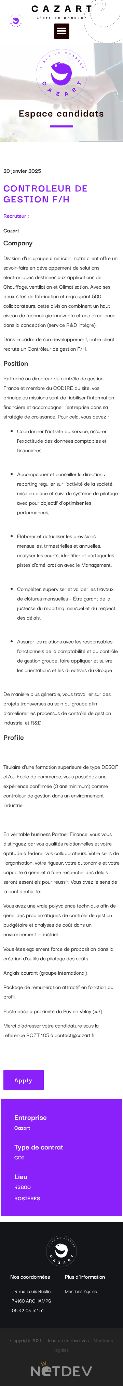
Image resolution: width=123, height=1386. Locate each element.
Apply (23, 1079)
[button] (61, 31)
